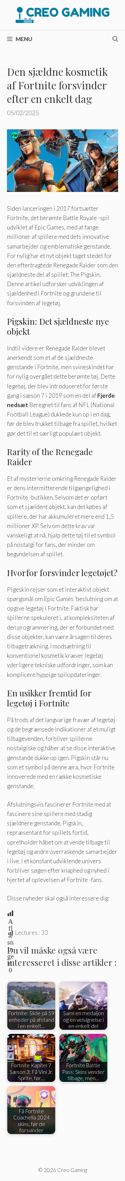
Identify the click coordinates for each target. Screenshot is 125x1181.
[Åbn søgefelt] (115, 39)
